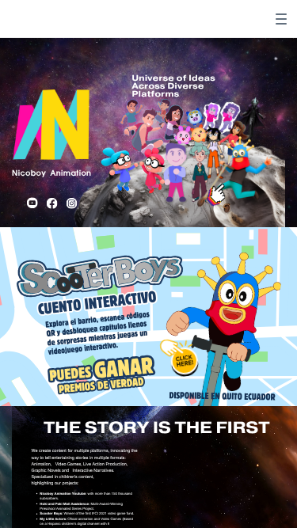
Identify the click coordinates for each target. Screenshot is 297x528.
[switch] (281, 18)
